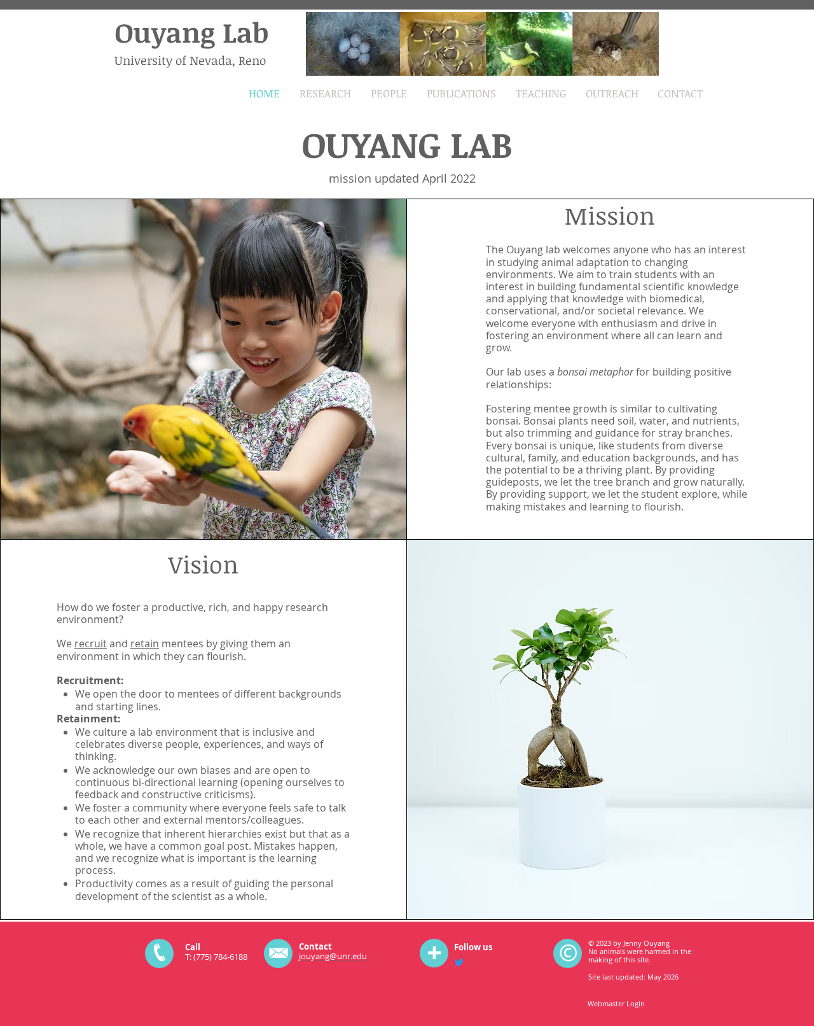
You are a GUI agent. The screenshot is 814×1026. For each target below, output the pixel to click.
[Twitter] (459, 962)
